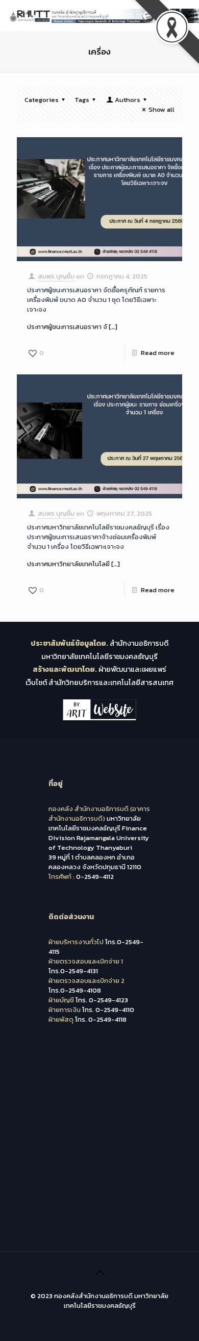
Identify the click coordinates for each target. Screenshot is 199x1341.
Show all (161, 109)
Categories (41, 100)
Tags (81, 100)
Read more (158, 353)
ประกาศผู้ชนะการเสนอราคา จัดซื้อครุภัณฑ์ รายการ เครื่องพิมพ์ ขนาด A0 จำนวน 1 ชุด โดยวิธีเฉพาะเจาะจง (96, 299)
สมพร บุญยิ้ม (56, 276)
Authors (127, 100)
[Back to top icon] (99, 1272)
